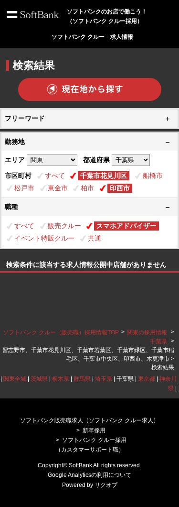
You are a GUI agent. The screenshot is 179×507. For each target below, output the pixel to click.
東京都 (146, 378)
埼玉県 (103, 378)
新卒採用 (94, 430)
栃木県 (60, 378)
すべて (55, 175)
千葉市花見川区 (103, 175)
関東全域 (14, 378)
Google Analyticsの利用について (89, 475)
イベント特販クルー (44, 238)
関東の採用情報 (147, 332)
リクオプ (106, 485)
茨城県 (39, 378)
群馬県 (82, 378)
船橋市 (153, 175)
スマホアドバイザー (126, 226)
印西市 (120, 188)
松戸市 (24, 188)
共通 (94, 238)
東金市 (58, 188)
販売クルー (64, 226)
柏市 (87, 188)
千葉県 (158, 341)
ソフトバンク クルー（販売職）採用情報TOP (61, 332)
